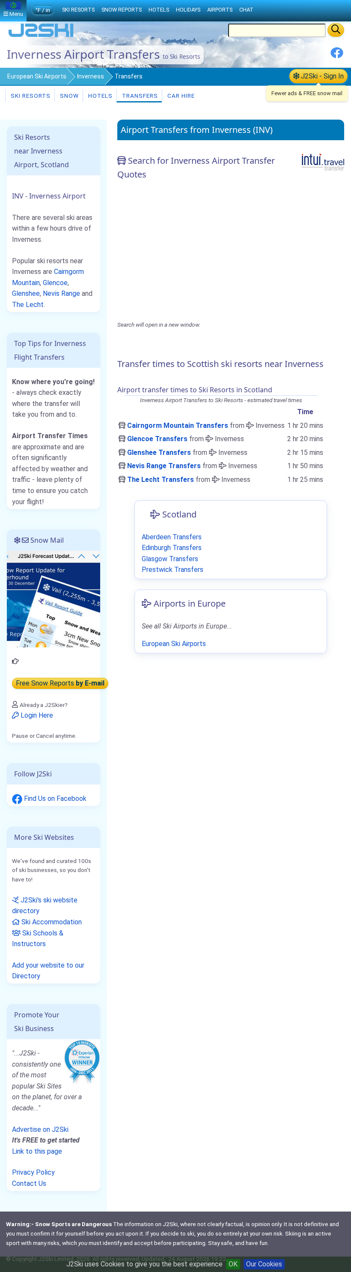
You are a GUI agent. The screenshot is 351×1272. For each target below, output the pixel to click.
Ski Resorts (30, 95)
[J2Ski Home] (41, 36)
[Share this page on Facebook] (337, 56)
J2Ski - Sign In (321, 76)
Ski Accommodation (51, 922)
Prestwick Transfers (172, 569)
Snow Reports (121, 9)
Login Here (36, 715)
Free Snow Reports (60, 683)
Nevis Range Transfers (164, 466)
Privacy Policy (33, 1172)
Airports (219, 9)
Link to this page (37, 1151)
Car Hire (180, 95)
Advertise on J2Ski (40, 1129)
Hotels (99, 95)
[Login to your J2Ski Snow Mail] (53, 599)
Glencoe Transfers (157, 439)
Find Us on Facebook (54, 798)
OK (233, 1264)
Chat (246, 9)
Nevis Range (61, 293)
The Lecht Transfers (160, 479)
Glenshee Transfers (159, 452)
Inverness (90, 76)
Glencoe (55, 283)
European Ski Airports (36, 76)
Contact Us (29, 1183)
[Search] (335, 30)
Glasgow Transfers (170, 559)
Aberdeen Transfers (172, 537)
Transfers (139, 95)
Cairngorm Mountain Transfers (177, 425)
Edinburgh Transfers (172, 548)
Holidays (188, 9)
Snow (68, 95)
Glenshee (26, 293)
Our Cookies (264, 1264)
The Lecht (28, 305)
